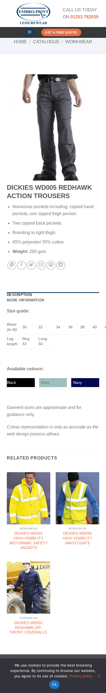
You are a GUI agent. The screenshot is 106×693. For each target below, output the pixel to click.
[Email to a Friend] (41, 265)
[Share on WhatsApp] (11, 265)
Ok (54, 684)
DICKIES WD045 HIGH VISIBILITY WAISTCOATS (77, 538)
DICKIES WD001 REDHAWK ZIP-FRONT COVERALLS (28, 627)
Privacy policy (80, 676)
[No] (98, 677)
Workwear (78, 41)
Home (20, 41)
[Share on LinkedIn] (60, 265)
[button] (29, 32)
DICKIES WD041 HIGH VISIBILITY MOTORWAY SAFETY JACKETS (29, 540)
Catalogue (46, 41)
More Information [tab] (25, 300)
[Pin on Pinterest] (50, 265)
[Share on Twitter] (31, 265)
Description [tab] (19, 295)
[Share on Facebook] (21, 265)
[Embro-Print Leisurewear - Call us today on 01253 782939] (33, 13)
